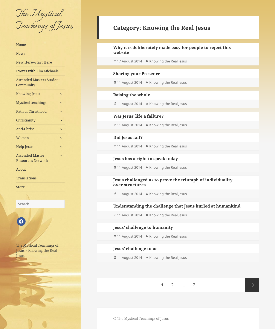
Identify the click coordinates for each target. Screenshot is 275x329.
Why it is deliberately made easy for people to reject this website (172, 50)
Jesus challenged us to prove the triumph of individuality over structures (172, 182)
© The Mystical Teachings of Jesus (141, 318)
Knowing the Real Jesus (168, 61)
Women (22, 137)
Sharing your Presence (136, 73)
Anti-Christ (25, 129)
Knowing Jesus (28, 93)
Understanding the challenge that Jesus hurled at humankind (176, 206)
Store (20, 187)
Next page (252, 285)
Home (21, 44)
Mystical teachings (31, 102)
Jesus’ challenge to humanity (143, 227)
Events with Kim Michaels (37, 71)
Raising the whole (131, 95)
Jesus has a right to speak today (145, 158)
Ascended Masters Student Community (38, 82)
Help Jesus (24, 146)
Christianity (25, 120)
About (21, 169)
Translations (26, 178)
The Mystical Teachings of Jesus (44, 20)
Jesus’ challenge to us (135, 248)
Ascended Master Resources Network (32, 158)
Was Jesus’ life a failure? (138, 116)
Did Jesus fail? (127, 137)
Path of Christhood (31, 111)
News (20, 53)
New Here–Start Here (34, 62)
